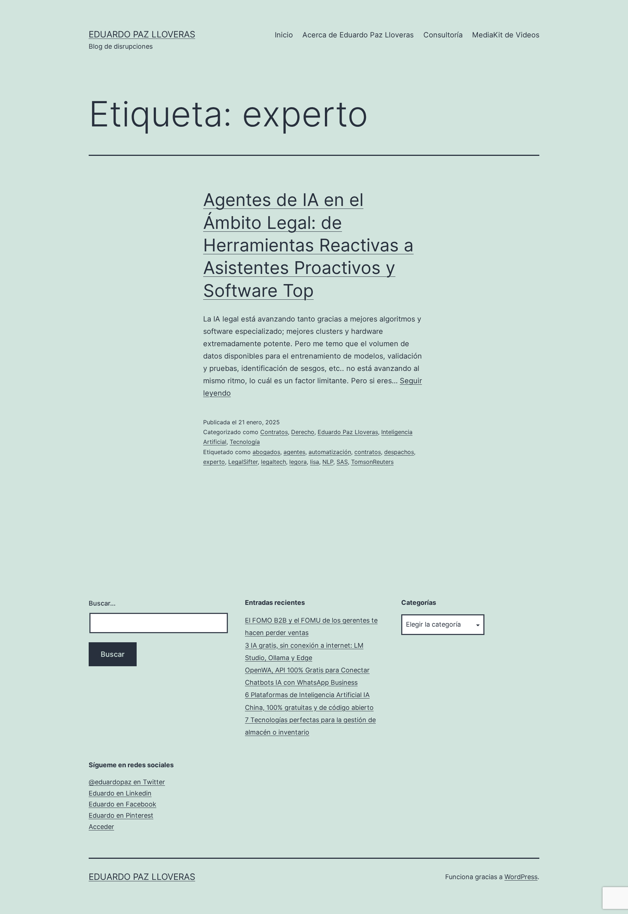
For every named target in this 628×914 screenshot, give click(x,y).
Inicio (284, 35)
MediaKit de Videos (505, 35)
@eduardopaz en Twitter (127, 782)
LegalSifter (243, 461)
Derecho (302, 432)
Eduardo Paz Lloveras (142, 34)
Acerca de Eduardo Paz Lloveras (358, 35)
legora (298, 461)
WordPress (521, 877)
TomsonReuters (372, 461)
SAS (342, 461)
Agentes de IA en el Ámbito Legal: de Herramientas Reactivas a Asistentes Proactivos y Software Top (308, 245)
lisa (314, 461)
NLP (327, 461)
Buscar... (102, 603)
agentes (294, 452)
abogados (266, 452)
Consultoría (443, 35)
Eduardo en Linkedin (120, 793)
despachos (399, 452)
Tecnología (245, 441)
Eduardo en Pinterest (121, 815)
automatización (330, 452)
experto (214, 461)
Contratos (274, 432)
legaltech (273, 461)
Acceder (101, 826)
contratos (367, 452)
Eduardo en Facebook (122, 804)
